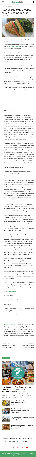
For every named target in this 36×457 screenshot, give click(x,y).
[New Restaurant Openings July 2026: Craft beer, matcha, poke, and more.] (6, 427)
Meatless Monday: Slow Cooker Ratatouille (8, 346)
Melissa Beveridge (7, 15)
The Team (8, 441)
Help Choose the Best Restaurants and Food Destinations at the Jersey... (16, 388)
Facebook (25, 311)
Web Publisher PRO (18, 455)
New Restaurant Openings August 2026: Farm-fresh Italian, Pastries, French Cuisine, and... (22, 410)
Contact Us (26, 441)
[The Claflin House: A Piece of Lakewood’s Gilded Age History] (6, 419)
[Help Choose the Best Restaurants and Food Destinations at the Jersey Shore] (18, 373)
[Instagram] (13, 447)
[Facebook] (9, 447)
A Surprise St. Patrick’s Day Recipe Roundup (27, 346)
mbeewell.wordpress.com (23, 338)
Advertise (5, 439)
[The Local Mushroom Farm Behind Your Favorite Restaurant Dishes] (6, 403)
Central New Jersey (10, 6)
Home (3, 6)
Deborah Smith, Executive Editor (9, 391)
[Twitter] (27, 447)
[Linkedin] (18, 447)
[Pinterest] (22, 447)
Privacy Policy (16, 441)
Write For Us (13, 439)
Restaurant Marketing (26, 439)
